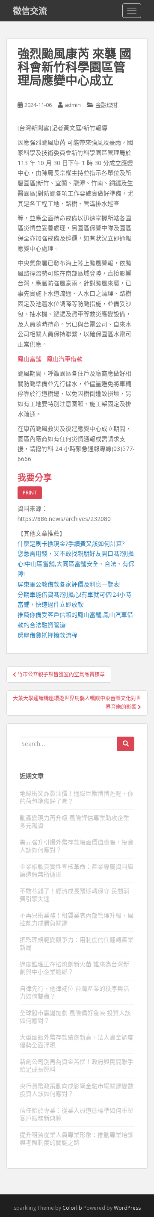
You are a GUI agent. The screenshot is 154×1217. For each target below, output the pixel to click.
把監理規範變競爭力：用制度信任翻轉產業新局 (76, 943)
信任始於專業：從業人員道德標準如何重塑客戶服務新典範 (76, 1114)
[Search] (125, 744)
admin (73, 105)
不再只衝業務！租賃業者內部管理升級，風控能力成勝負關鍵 (76, 919)
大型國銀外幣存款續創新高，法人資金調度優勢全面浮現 (76, 1041)
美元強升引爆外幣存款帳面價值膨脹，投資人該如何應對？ (76, 846)
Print (30, 492)
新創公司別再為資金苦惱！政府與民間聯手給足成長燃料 (76, 1065)
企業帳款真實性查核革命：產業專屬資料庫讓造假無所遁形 (76, 870)
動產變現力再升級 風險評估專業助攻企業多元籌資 (74, 821)
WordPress (127, 1207)
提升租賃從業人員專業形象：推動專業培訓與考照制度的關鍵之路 (76, 1138)
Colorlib (72, 1207)
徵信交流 (30, 10)
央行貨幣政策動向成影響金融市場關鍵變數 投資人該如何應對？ (76, 1090)
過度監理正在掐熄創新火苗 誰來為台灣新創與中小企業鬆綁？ (74, 968)
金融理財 (106, 105)
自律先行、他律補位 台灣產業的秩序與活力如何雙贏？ (74, 992)
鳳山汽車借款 (65, 359)
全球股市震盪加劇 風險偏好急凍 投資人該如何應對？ (75, 1017)
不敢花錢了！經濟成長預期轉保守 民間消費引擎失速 (74, 895)
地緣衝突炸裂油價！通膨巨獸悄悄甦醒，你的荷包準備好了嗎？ (76, 797)
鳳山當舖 (29, 359)
